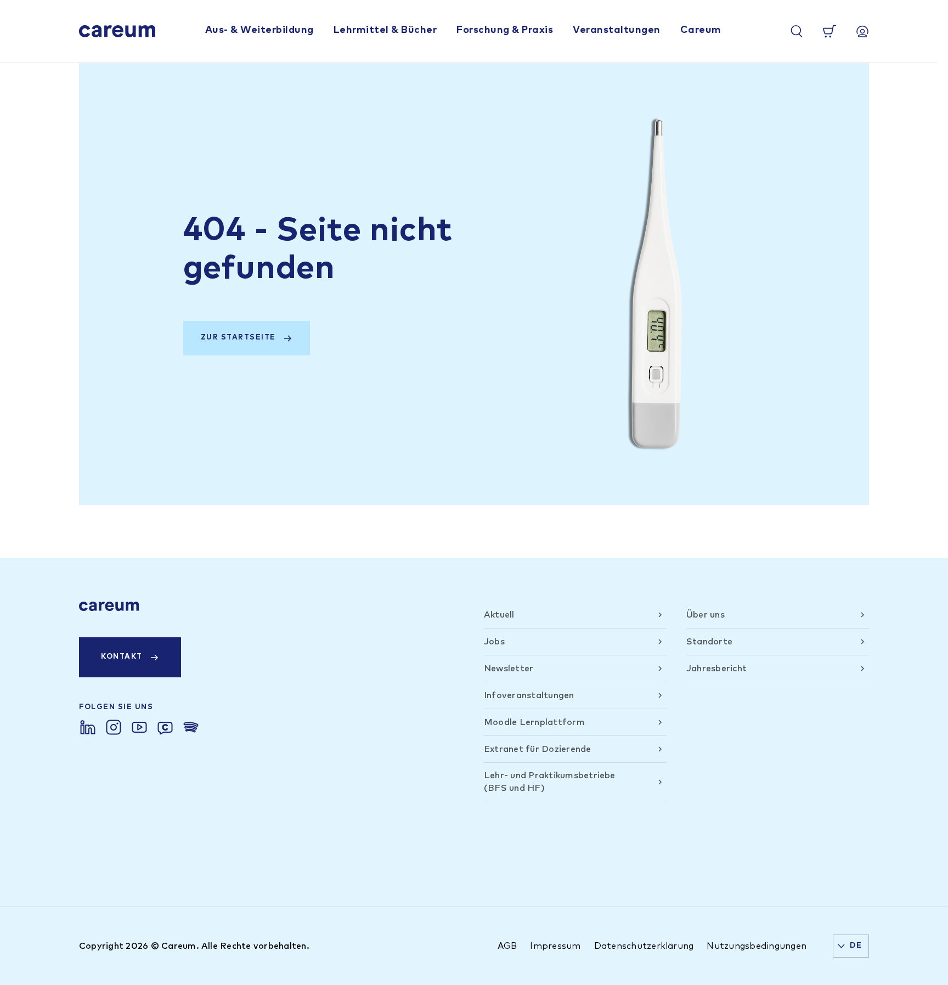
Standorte (709, 641)
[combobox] (851, 946)
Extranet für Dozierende (537, 749)
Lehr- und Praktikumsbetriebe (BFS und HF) (550, 781)
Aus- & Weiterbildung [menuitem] (259, 30)
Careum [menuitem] (700, 30)
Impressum (555, 946)
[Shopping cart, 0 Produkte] (829, 31)
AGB (507, 946)
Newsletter (508, 668)
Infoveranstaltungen (529, 695)
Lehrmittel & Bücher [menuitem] (385, 30)
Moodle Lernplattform (534, 722)
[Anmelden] (862, 31)
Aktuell (499, 614)
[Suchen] (796, 31)
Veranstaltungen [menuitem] (617, 30)
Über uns (705, 614)
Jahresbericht (716, 668)
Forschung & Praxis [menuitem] (504, 30)
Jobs (494, 641)
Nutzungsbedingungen (756, 946)
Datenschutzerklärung (644, 946)
